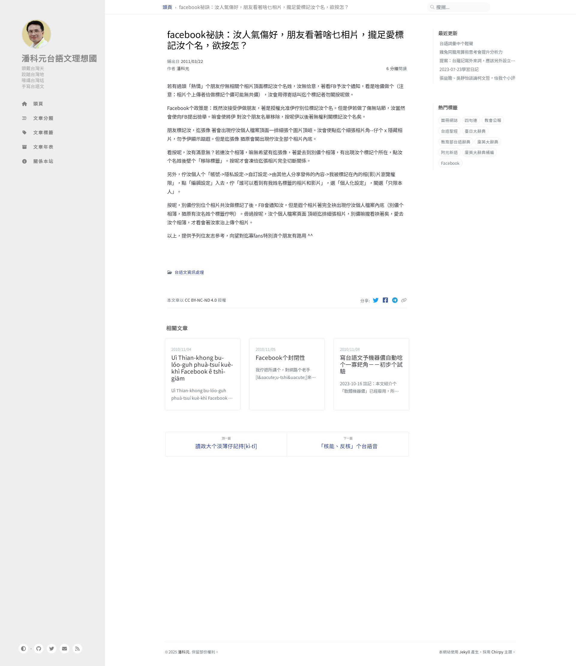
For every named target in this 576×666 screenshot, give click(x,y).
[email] (64, 648)
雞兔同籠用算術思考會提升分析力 (471, 52)
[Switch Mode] (23, 648)
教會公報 (492, 120)
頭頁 (168, 7)
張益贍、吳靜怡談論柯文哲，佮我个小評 (477, 78)
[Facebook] (386, 300)
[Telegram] (395, 300)
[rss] (77, 648)
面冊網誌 (449, 120)
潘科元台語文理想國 (59, 58)
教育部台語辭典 (455, 142)
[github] (38, 648)
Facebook (450, 163)
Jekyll (464, 652)
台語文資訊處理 (189, 272)
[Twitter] (376, 300)
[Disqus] (287, 553)
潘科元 (183, 68)
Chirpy (497, 652)
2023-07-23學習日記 (459, 69)
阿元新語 (449, 152)
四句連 (471, 120)
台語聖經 (449, 131)
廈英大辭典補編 (479, 152)
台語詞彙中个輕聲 (456, 43)
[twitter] (51, 648)
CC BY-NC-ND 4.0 (201, 300)
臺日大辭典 (475, 131)
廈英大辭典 (487, 142)
